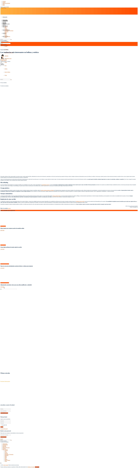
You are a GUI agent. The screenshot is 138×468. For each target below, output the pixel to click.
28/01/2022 (2, 59)
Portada (1, 49)
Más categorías (5, 25)
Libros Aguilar (5, 414)
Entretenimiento (5, 392)
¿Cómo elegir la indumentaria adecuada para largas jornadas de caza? (12, 376)
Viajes (6, 37)
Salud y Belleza (7, 36)
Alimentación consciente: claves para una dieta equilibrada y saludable (16, 284)
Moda (6, 59)
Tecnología (4, 401)
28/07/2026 (2, 230)
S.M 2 (4, 5)
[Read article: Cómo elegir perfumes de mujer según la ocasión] (69, 238)
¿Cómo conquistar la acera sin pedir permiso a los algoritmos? (10, 379)
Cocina (6, 46)
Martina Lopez (8, 58)
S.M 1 (4, 4)
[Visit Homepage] (3, 42)
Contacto (4, 1)
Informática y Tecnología (9, 30)
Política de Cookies (31, 466)
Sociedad (4, 24)
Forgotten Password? (4, 428)
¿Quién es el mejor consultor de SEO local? (7, 375)
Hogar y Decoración (6, 23)
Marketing (6, 31)
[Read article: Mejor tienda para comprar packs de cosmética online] (69, 219)
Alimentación (5, 384)
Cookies (4, 2)
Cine (5, 27)
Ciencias (6, 26)
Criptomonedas (5, 388)
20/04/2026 (2, 286)
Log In (1, 438)
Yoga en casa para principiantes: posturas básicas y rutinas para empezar (16, 266)
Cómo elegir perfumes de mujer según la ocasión (11, 247)
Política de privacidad (6, 3)
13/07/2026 (2, 249)
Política (6, 35)
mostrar (9, 208)
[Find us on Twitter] (0, 463)
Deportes (6, 29)
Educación (4, 26)
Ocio (5, 65)
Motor (6, 62)
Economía (4, 21)
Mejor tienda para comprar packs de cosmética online (12, 228)
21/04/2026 (2, 268)
